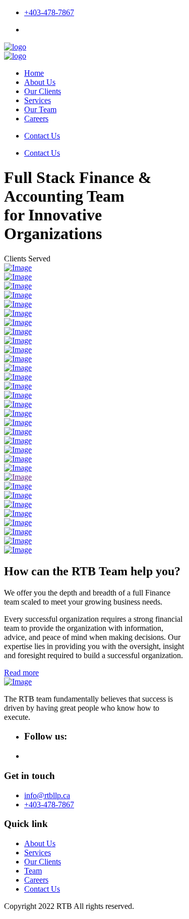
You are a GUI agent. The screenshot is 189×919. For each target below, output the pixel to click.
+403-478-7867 (49, 12)
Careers (36, 118)
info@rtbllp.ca (47, 795)
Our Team (40, 109)
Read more (21, 672)
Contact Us (42, 135)
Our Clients (42, 91)
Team (33, 870)
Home (34, 73)
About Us (39, 82)
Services (37, 100)
